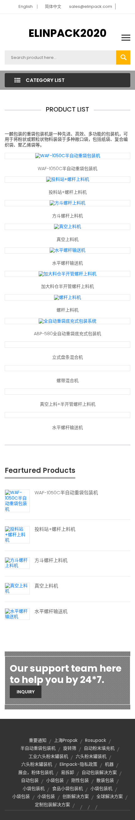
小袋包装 (55, 780)
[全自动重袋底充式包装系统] (67, 321)
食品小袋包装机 (67, 788)
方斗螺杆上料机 (67, 216)
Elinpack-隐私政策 (78, 764)
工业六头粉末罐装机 (48, 756)
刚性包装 (80, 780)
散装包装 (105, 780)
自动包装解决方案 (99, 772)
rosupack (95, 740)
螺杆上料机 (67, 310)
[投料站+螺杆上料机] (67, 179)
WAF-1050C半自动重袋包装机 (67, 168)
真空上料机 (67, 239)
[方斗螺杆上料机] (67, 203)
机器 (109, 764)
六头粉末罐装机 (91, 756)
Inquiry (26, 692)
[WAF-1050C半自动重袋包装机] (67, 155)
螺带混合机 (67, 380)
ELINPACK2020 (68, 33)
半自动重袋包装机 (38, 748)
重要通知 (37, 740)
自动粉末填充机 (99, 748)
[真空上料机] (67, 226)
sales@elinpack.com (90, 6)
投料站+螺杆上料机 (68, 192)
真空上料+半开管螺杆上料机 (67, 404)
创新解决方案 (75, 796)
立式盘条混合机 (67, 357)
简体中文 (53, 6)
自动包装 (30, 780)
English (26, 6)
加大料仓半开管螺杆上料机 (67, 286)
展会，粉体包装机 (35, 772)
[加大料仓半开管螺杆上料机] (67, 274)
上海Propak (66, 740)
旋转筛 (69, 748)
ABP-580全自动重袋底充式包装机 (67, 333)
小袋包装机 (34, 788)
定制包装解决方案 (52, 804)
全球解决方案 (109, 796)
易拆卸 (67, 772)
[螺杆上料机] (67, 297)
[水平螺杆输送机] (67, 250)
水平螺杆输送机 (67, 263)
